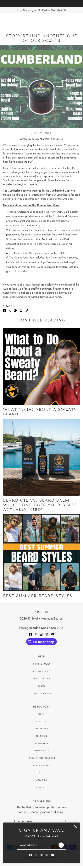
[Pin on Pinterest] (15, 310)
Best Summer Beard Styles (38, 595)
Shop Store (41, 721)
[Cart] (78, 20)
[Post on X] (9, 310)
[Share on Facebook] (4, 310)
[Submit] (61, 845)
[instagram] (41, 854)
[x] (35, 854)
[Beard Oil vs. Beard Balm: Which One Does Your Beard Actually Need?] (41, 457)
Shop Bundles (42, 728)
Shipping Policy (42, 663)
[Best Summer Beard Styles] (41, 552)
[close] (76, 827)
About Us (41, 780)
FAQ (41, 772)
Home (41, 714)
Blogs (41, 685)
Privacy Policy (41, 678)
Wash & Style (41, 750)
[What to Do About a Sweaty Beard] (41, 366)
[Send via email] (21, 310)
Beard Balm (41, 743)
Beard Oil (41, 736)
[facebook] (30, 854)
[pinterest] (47, 854)
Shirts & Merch (41, 765)
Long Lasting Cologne (42, 758)
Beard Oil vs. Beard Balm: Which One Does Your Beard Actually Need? (40, 505)
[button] (27, 310)
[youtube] (53, 854)
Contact (41, 787)
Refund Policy (41, 671)
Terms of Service (41, 693)
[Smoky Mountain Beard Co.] (41, 20)
